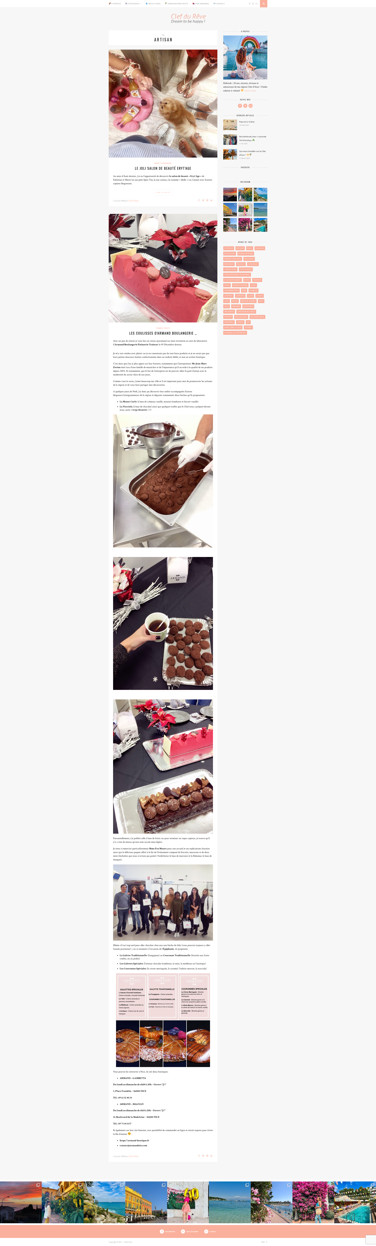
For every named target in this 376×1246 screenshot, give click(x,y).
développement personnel (237, 275)
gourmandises (231, 290)
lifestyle (228, 296)
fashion (257, 280)
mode (235, 301)
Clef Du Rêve (133, 200)
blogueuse (229, 253)
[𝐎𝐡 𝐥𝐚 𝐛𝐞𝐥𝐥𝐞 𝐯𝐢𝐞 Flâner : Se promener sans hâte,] (230, 210)
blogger (260, 248)
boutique (249, 259)
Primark (236, 306)
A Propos (116, 3)
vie (248, 322)
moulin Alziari (248, 301)
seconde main (257, 317)
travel (240, 322)
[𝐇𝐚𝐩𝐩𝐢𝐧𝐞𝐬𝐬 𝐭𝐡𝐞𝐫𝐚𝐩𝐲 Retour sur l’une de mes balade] (245, 225)
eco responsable (232, 280)
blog (249, 248)
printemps (248, 306)
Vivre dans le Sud (232, 327)
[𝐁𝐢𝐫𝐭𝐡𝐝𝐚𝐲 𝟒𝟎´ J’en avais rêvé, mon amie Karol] (245, 210)
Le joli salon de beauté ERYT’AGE (163, 168)
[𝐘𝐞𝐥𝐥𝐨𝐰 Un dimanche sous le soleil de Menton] (245, 194)
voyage (248, 327)
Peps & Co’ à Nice (247, 121)
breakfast (229, 264)
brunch (241, 264)
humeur (253, 290)
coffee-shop (230, 269)
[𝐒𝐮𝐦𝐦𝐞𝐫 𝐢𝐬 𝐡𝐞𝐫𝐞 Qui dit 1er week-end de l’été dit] (260, 225)
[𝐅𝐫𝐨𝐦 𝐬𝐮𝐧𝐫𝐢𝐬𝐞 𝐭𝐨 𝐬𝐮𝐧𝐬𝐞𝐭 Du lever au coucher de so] (230, 194)
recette (228, 317)
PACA (226, 306)
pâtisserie (229, 312)
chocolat (253, 264)
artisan (240, 248)
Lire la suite (250, 90)
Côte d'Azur (246, 269)
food (227, 285)
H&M (244, 290)
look (250, 296)
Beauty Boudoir (163, 163)
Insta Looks (154, 3)
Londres (240, 296)
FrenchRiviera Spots (177, 3)
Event (247, 280)
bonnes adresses (232, 259)
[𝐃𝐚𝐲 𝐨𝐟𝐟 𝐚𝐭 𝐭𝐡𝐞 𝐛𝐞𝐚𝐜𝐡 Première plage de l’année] (230, 225)
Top (263, 1242)
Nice (261, 301)
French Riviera (240, 285)
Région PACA (241, 317)
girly (253, 285)
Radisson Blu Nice (246, 312)
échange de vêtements (235, 333)
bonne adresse (246, 253)
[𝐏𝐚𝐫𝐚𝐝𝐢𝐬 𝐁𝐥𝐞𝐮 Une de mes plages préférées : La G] (260, 210)
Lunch (260, 296)
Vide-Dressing (202, 3)
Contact (220, 3)
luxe (226, 301)
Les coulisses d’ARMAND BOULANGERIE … (163, 333)
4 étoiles (228, 248)
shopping (229, 322)
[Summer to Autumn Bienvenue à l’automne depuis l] (260, 194)
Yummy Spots (163, 328)
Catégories (133, 3)
